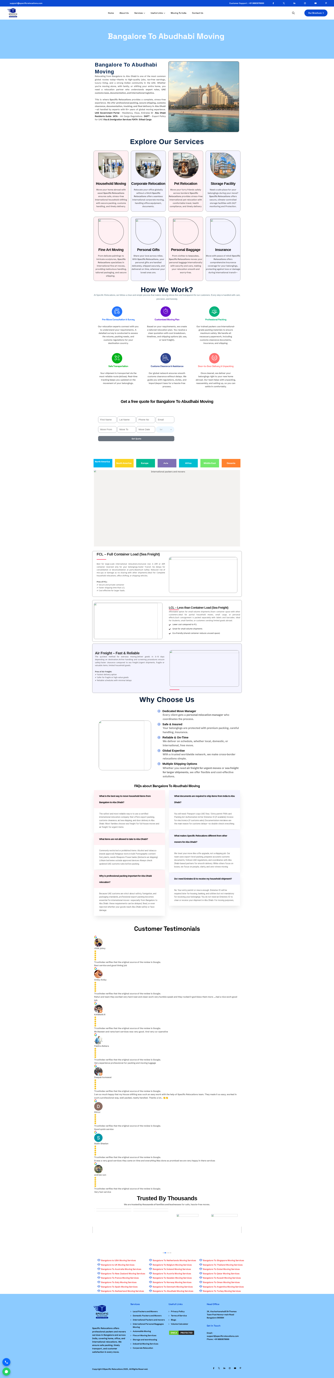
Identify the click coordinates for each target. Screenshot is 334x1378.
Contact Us (197, 13)
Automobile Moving (142, 1331)
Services (138, 13)
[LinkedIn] (294, 3)
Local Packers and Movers (145, 1311)
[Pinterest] (326, 3)
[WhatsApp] (6, 1372)
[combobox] (165, 429)
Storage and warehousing (145, 1339)
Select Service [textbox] (161, 429)
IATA (115, 116)
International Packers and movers (149, 1320)
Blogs (173, 1320)
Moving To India (178, 13)
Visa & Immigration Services (117, 119)
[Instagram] (305, 3)
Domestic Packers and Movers (147, 1315)
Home (111, 13)
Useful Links (157, 13)
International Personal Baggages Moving (148, 1325)
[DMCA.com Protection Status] (186, 1332)
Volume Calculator (179, 1324)
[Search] (293, 13)
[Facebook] (273, 3)
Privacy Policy (178, 1311)
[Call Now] (6, 1362)
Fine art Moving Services (144, 1335)
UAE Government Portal (107, 113)
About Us (124, 13)
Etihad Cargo (145, 119)
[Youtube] (315, 3)
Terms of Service (179, 1315)
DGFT (147, 116)
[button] (163, 1252)
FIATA (135, 119)
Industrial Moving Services (145, 1344)
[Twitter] (283, 3)
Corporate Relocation (143, 1348)
